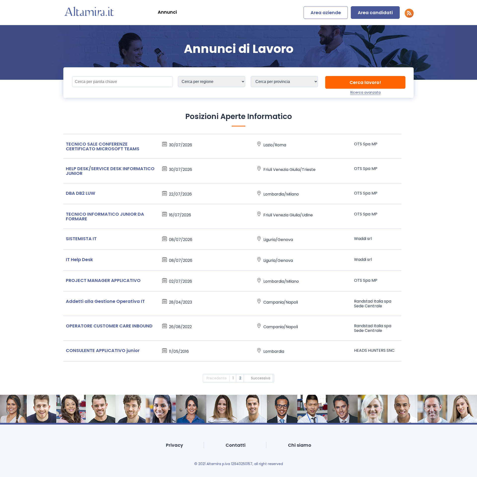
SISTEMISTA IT (81, 239)
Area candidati (375, 12)
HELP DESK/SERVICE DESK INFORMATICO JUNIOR (110, 170)
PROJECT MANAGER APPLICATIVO (103, 280)
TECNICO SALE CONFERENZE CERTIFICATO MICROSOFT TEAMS (102, 146)
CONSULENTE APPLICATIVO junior (103, 350)
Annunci (167, 12)
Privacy (174, 445)
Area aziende (326, 12)
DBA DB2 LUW (80, 193)
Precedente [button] (216, 378)
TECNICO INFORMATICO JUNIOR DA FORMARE (105, 216)
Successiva (260, 378)
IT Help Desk (79, 259)
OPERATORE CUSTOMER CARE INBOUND (109, 326)
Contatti (235, 445)
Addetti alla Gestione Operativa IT (105, 301)
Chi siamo (299, 445)
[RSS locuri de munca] (409, 16)
